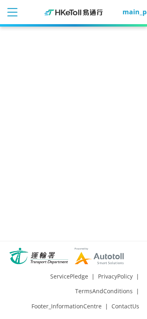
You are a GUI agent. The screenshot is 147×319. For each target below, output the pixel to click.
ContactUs (125, 306)
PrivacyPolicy (115, 276)
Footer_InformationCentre (66, 306)
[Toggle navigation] (12, 11)
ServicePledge (69, 276)
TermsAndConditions (104, 291)
